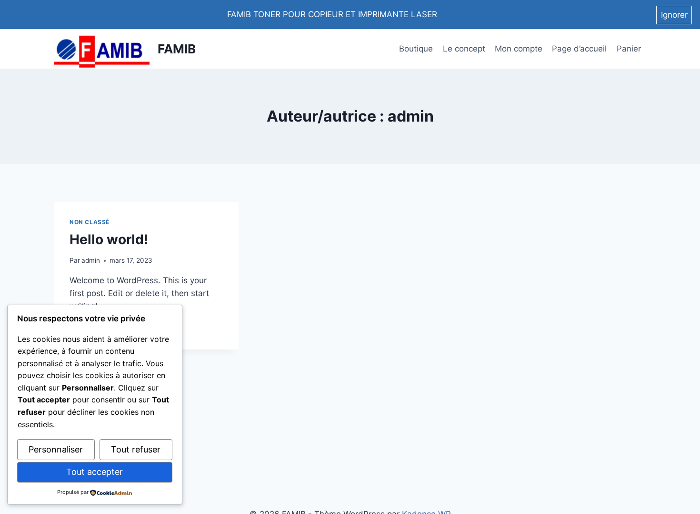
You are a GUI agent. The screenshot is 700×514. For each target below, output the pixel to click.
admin (90, 260)
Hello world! (109, 239)
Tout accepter (94, 472)
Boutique (416, 48)
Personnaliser (56, 449)
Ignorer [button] (674, 15)
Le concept (464, 48)
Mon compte (518, 48)
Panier (629, 48)
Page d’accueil (579, 48)
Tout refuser (135, 449)
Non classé (90, 222)
